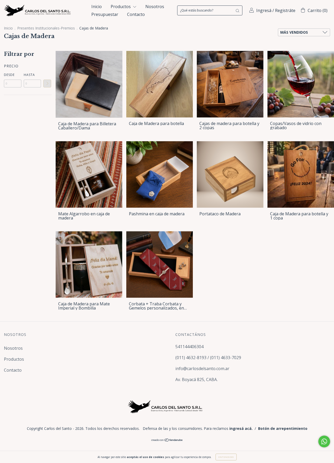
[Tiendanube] (167, 440)
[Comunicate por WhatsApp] (324, 441)
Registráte (285, 10)
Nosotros (154, 6)
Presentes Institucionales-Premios (46, 28)
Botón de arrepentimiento (282, 428)
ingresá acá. (241, 428)
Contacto (136, 14)
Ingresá (263, 10)
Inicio (96, 6)
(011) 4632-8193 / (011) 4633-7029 (208, 357)
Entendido (226, 456)
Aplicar (47, 83)
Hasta (29, 75)
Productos (121, 6)
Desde (9, 75)
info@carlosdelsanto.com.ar (202, 368)
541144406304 (189, 346)
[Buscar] (237, 10)
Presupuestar (104, 14)
